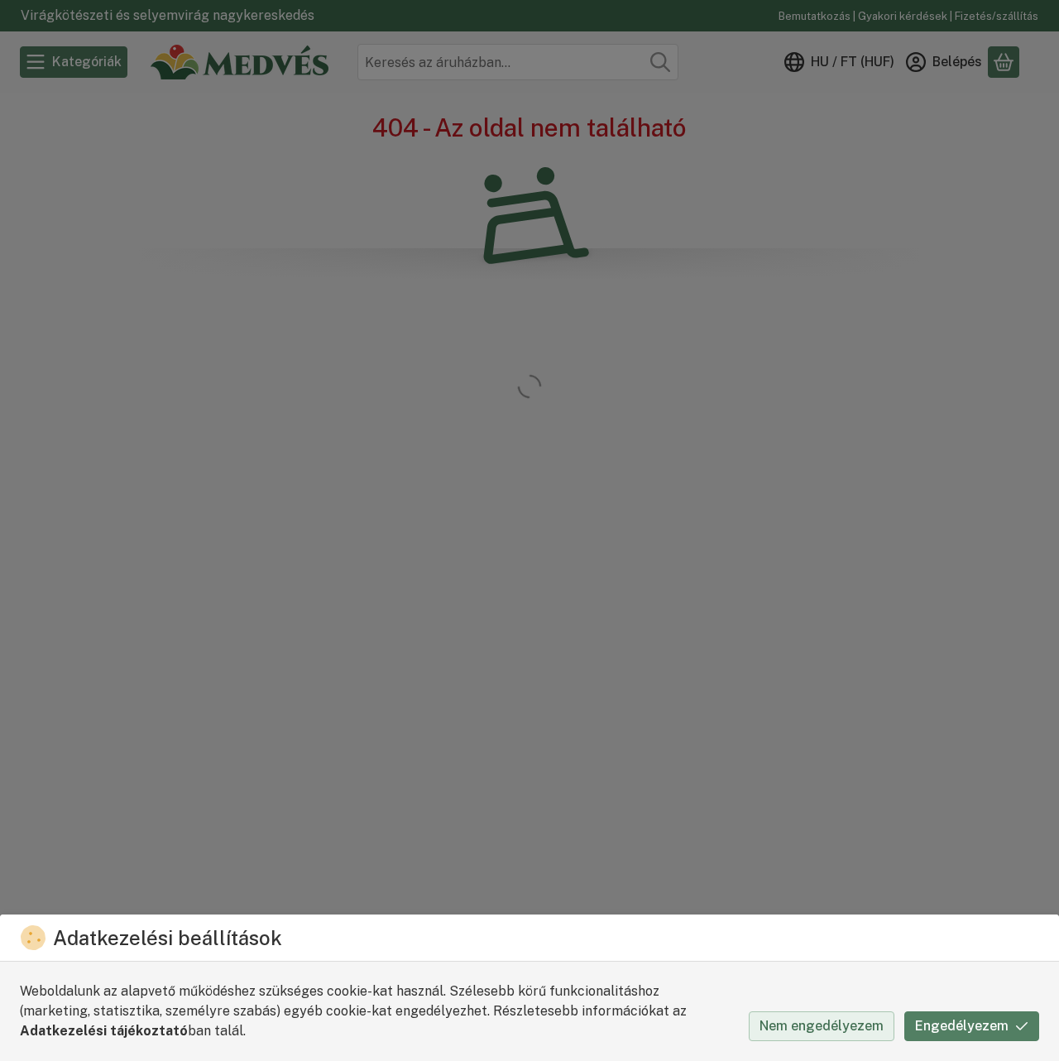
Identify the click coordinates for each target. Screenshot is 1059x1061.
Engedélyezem (962, 1026)
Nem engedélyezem (822, 1026)
